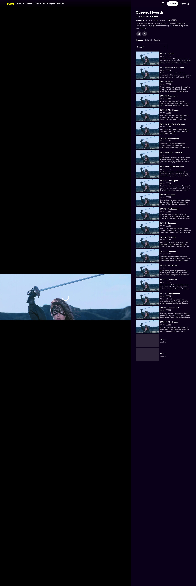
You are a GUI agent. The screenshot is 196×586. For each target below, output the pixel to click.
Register (173, 3)
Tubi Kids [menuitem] (60, 3)
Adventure (140, 20)
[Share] (144, 33)
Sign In (183, 3)
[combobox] (151, 47)
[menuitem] (21, 3)
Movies (29, 3)
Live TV (45, 3)
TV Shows (37, 3)
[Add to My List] (138, 33)
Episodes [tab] (139, 40)
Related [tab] (148, 40)
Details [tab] (157, 40)
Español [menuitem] (52, 3)
